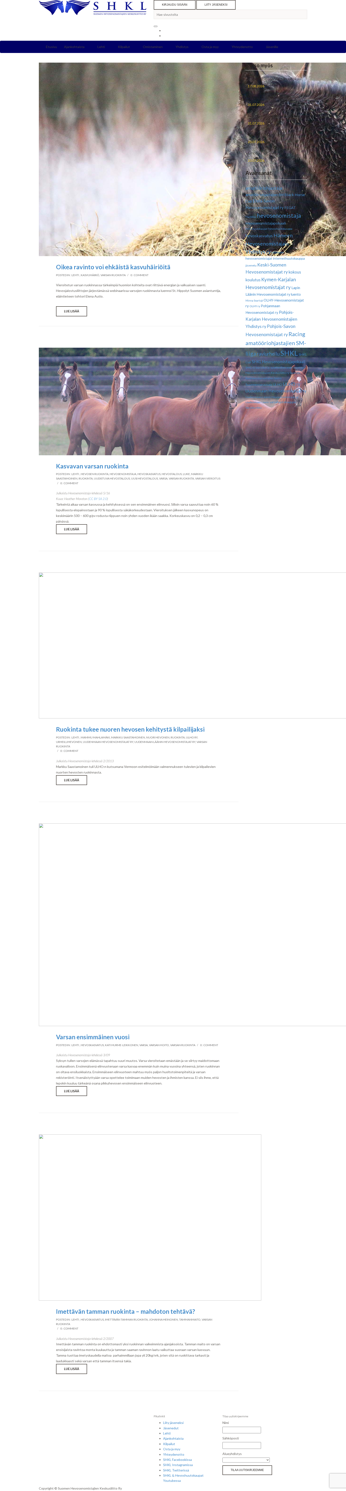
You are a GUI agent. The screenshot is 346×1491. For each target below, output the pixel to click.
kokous (295, 272)
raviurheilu (268, 354)
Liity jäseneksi (216, 4)
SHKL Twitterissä (176, 1470)
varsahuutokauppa (283, 402)
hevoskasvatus (149, 474)
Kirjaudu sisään (174, 4)
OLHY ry (254, 306)
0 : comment (139, 275)
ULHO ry (191, 737)
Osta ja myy (210, 47)
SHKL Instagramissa (178, 1465)
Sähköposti (230, 1438)
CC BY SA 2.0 (98, 499)
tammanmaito (190, 1319)
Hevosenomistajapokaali (265, 223)
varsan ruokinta (113, 275)
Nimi (225, 1423)
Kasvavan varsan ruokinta (92, 466)
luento (296, 294)
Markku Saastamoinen (128, 737)
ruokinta (86, 478)
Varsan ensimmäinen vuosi (92, 1037)
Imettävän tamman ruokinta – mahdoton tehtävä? (125, 1311)
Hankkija (250, 216)
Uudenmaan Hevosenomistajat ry (108, 742)
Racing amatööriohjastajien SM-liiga (275, 344)
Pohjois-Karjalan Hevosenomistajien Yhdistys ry (271, 319)
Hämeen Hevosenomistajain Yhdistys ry (269, 243)
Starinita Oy (262, 367)
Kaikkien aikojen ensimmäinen (274, 134)
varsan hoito (159, 1045)
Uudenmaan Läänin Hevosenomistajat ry (164, 742)
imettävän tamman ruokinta (126, 1319)
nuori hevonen (157, 737)
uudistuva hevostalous (112, 478)
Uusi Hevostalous (144, 478)
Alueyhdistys (232, 1454)
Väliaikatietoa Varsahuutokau (274, 78)
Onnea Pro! (258, 152)
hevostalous (172, 474)
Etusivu (51, 47)
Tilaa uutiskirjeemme (247, 1470)
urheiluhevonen (69, 742)
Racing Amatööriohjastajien (273, 97)
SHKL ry (250, 367)
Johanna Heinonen (163, 1319)
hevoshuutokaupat (256, 228)
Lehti (101, 47)
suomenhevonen (281, 367)
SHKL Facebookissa (177, 1460)
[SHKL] (92, 10)
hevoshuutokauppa (280, 228)
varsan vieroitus (207, 478)
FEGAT (290, 208)
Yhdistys (182, 47)
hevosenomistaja (123, 474)
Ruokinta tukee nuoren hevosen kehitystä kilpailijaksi (130, 729)
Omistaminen (153, 47)
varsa (163, 478)
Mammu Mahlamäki (95, 737)
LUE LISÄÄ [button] (71, 311)
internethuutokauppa (289, 258)
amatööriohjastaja (263, 188)
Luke (186, 474)
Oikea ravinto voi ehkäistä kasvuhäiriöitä (113, 267)
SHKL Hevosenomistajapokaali (278, 361)
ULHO (277, 385)
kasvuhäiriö (90, 275)
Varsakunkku (253, 407)
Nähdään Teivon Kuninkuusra (274, 115)
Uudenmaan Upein (257, 402)
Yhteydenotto (242, 47)
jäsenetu (251, 265)
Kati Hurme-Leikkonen (121, 1045)
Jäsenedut (171, 1428)
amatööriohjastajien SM (264, 195)
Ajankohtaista (74, 47)
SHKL (289, 353)
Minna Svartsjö (254, 300)
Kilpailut (124, 47)
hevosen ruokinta (95, 474)
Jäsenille (272, 47)
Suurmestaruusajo (258, 385)
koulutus (253, 280)
